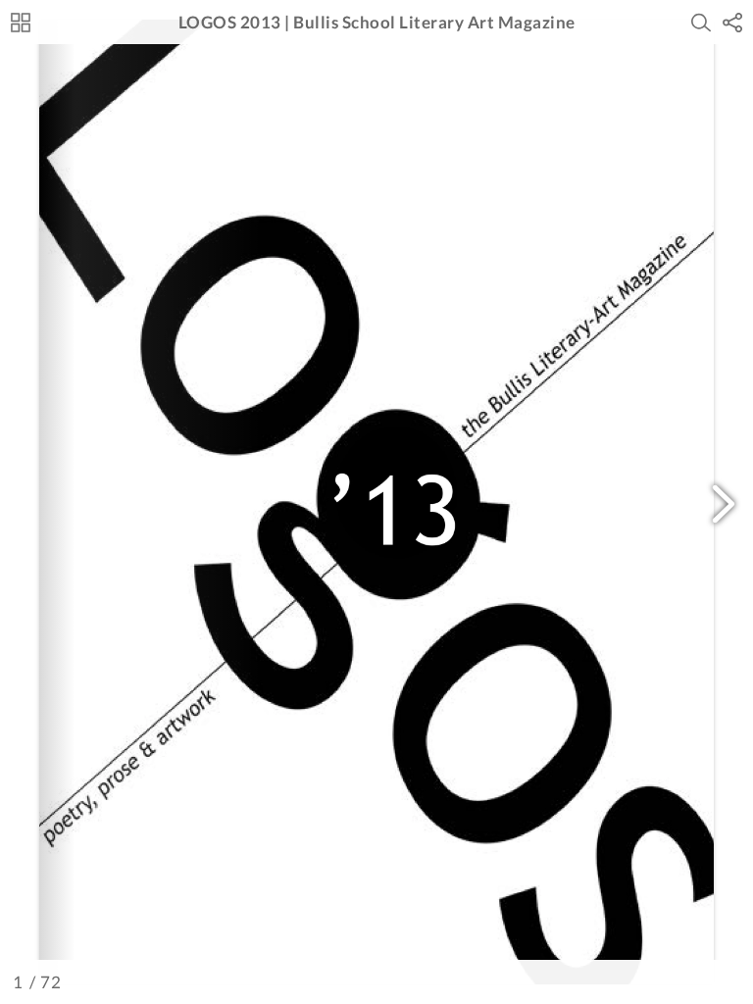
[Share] (732, 22)
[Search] (701, 22)
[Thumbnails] (20, 22)
